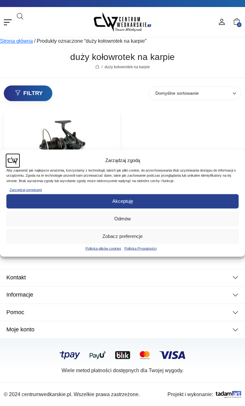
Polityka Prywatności (140, 248)
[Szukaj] (65, 24)
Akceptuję (122, 201)
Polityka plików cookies (103, 248)
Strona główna (16, 41)
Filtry (33, 93)
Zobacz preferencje (122, 236)
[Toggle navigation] (8, 22)
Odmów (122, 218)
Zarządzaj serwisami (26, 190)
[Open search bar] (20, 15)
